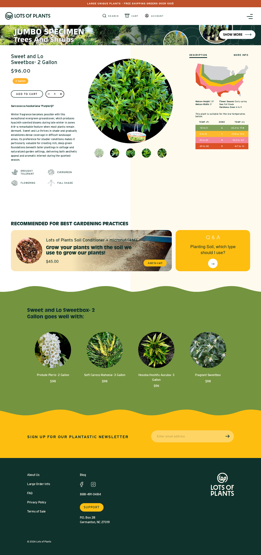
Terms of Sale (36, 511)
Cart (135, 16)
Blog (83, 475)
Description (198, 55)
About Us (33, 475)
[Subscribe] (227, 436)
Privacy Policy (36, 502)
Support (92, 507)
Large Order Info (38, 484)
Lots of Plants (43, 541)
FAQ (29, 493)
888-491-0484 (90, 494)
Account (157, 16)
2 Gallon (20, 81)
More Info (241, 55)
